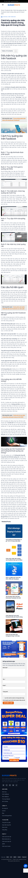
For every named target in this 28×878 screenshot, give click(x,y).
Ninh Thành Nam (12, 16)
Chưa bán (17, 757)
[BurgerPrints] (14, 5)
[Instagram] (6, 785)
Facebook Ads (8, 10)
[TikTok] (16, 785)
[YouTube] (13, 785)
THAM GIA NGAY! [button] (10, 654)
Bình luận (5, 667)
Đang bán (6, 757)
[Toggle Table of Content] (15, 51)
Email (4, 685)
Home (2, 10)
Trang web (5, 691)
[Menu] (2, 5)
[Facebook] (3, 785)
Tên (4, 679)
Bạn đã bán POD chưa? (8, 755)
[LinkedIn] (10, 785)
